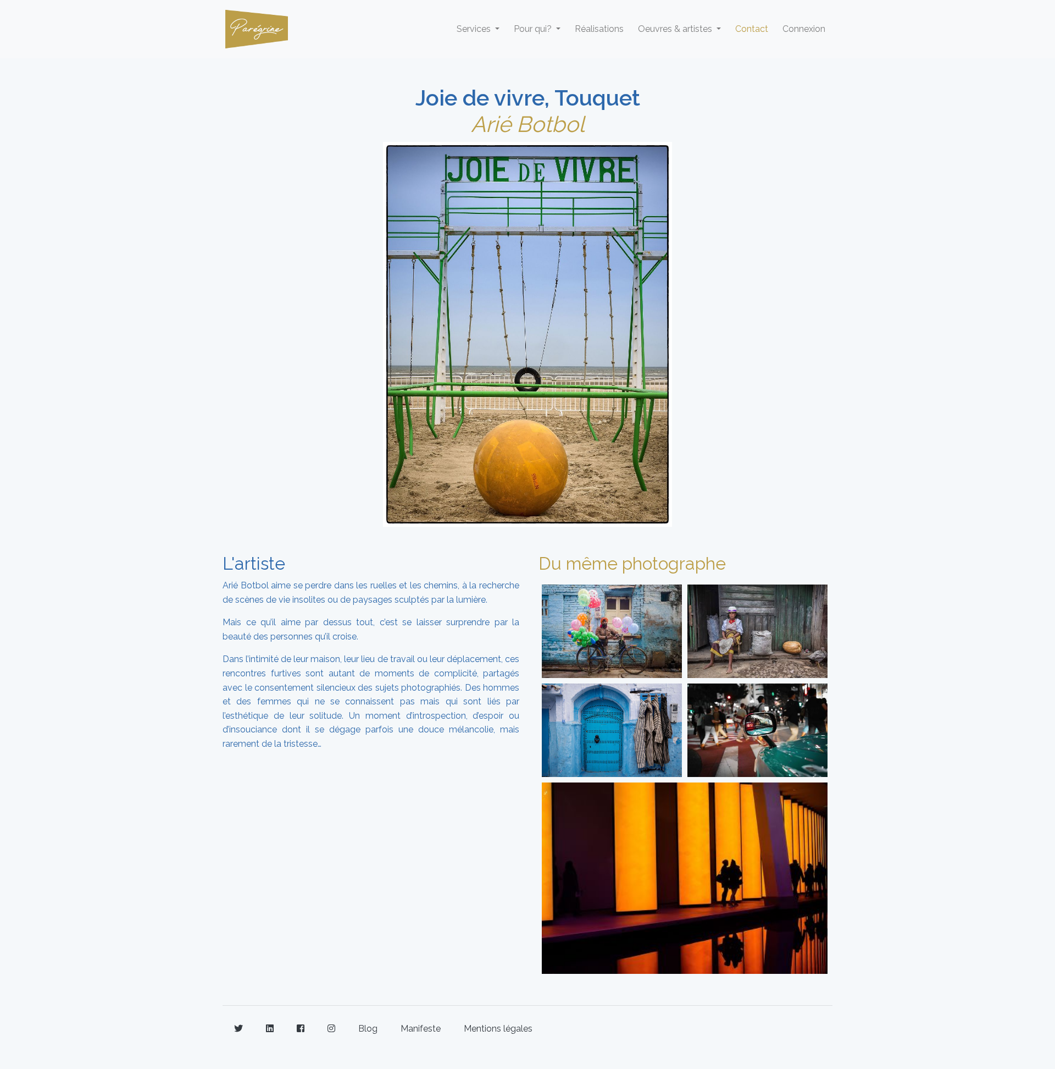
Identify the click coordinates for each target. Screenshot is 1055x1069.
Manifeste (421, 1028)
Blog (367, 1028)
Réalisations (599, 29)
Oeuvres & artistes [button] (676, 29)
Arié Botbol (528, 124)
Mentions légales (498, 1028)
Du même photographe (632, 563)
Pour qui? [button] (534, 29)
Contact (751, 29)
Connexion (803, 29)
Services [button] (475, 29)
